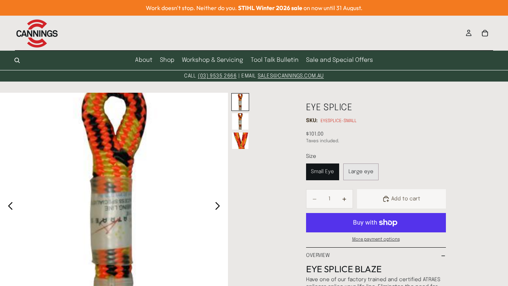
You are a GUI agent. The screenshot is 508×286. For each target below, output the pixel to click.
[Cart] (485, 33)
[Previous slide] (8, 207)
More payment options (376, 239)
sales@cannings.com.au (291, 76)
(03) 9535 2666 (217, 76)
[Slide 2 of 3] (240, 121)
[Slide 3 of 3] (240, 141)
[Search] (17, 60)
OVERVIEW (318, 255)
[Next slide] (219, 207)
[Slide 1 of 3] (240, 102)
